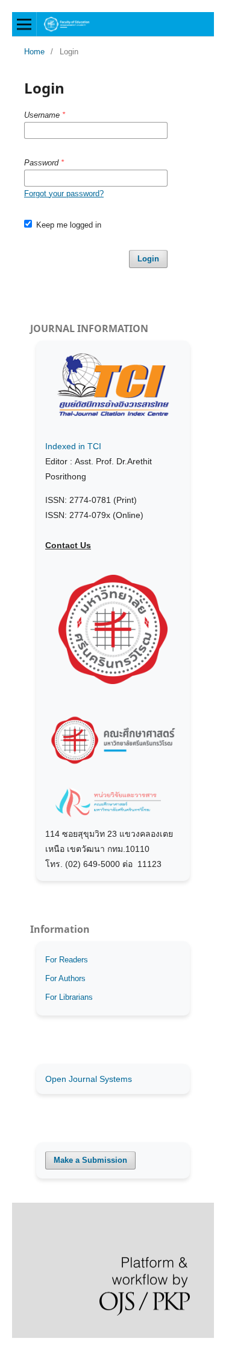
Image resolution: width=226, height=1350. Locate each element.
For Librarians (69, 997)
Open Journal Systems (88, 1079)
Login (148, 258)
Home (34, 51)
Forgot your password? (64, 193)
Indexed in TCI (73, 446)
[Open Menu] (24, 24)
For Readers (66, 959)
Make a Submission (90, 1160)
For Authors (65, 978)
